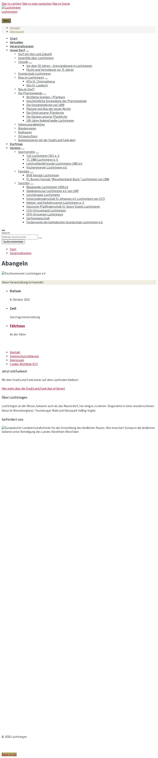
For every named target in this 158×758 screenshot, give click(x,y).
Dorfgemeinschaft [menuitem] (38, 218)
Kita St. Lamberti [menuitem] (37, 85)
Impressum (17, 360)
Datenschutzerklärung (24, 356)
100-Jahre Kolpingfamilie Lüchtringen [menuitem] (50, 120)
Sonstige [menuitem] (24, 183)
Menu (6, 20)
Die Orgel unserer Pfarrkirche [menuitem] (45, 113)
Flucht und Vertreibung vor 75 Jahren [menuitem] (50, 70)
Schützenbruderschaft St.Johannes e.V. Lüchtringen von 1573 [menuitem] (65, 199)
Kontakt (15, 352)
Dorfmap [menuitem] (16, 144)
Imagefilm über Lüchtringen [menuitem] (36, 58)
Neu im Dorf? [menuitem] (26, 89)
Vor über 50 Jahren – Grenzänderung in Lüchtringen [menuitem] (59, 66)
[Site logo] (11, 7)
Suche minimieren (13, 241)
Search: (6, 233)
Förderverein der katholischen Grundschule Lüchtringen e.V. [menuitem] (64, 222)
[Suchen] (40, 238)
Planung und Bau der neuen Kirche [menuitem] (48, 109)
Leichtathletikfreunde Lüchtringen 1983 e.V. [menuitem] (54, 163)
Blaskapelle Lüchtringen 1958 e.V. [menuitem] (47, 187)
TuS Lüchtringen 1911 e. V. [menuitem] (43, 156)
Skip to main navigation (37, 4)
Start (13, 249)
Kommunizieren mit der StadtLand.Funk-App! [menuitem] (47, 140)
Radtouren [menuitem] (25, 132)
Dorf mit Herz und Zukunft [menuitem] (35, 54)
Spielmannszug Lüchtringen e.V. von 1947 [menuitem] (52, 191)
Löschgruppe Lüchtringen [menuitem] (43, 195)
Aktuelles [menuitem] (16, 42)
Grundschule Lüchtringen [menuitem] (34, 74)
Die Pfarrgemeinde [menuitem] (30, 93)
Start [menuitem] (13, 38)
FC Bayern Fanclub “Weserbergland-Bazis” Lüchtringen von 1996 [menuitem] (67, 179)
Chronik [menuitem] (23, 62)
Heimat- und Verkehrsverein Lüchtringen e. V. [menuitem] (55, 203)
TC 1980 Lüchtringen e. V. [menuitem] (42, 160)
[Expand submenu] (27, 51)
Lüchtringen (9, 12)
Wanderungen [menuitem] (27, 128)
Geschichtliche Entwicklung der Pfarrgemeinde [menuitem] (56, 101)
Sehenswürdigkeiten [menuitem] (31, 124)
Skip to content (12, 4)
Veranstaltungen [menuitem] (22, 46)
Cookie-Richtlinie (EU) (24, 364)
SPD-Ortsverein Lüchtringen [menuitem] (44, 214)
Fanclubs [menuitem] (23, 171)
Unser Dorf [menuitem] (17, 50)
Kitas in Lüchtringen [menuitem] (31, 77)
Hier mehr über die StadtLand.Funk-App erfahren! (33, 388)
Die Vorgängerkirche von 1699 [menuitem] (45, 105)
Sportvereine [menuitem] (26, 152)
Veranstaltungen (20, 253)
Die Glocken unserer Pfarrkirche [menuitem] (46, 117)
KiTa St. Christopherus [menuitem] (40, 81)
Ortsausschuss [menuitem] (27, 136)
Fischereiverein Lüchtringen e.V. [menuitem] (46, 167)
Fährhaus (17, 326)
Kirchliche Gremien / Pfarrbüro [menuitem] (45, 97)
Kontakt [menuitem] (15, 28)
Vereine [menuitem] (15, 148)
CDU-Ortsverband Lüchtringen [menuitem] (46, 210)
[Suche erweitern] (3, 230)
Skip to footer (61, 4)
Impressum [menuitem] (17, 31)
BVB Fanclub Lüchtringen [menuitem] (42, 175)
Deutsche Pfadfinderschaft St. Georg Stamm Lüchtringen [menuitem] (63, 206)
